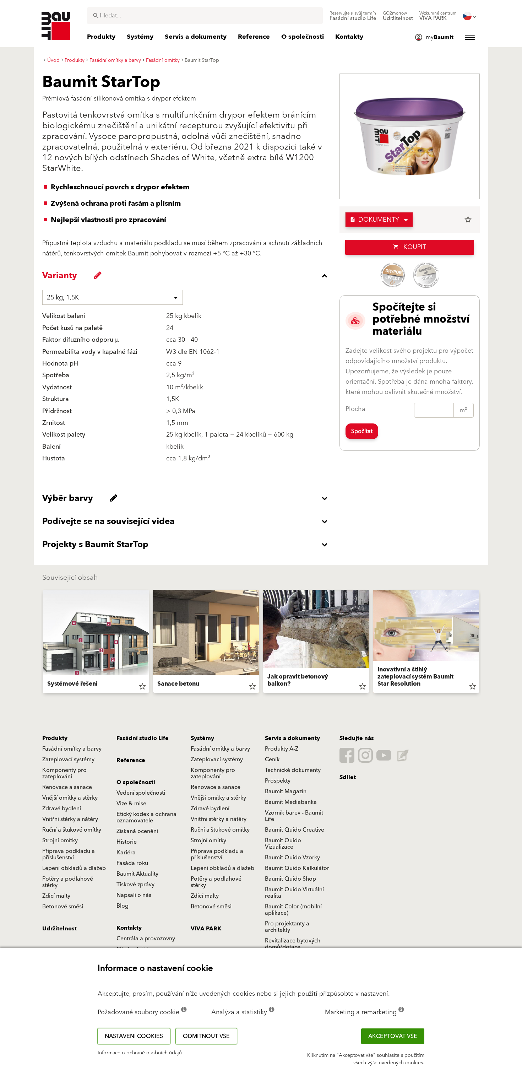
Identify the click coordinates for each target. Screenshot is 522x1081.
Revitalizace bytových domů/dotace (292, 944)
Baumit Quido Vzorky (292, 858)
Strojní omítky (60, 840)
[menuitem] (353, 16)
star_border (468, 219)
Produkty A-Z (281, 749)
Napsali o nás (133, 895)
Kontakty (129, 928)
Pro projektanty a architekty (287, 927)
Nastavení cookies (134, 1036)
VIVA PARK (206, 929)
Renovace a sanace (67, 787)
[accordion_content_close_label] (188, 275)
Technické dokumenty (293, 770)
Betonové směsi (62, 907)
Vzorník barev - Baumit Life (294, 816)
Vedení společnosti (140, 793)
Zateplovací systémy (68, 759)
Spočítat (362, 431)
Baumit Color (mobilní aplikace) (293, 910)
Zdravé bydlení (61, 809)
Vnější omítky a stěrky (70, 798)
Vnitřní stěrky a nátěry (70, 819)
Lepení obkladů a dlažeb (74, 868)
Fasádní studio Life (142, 738)
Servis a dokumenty (292, 738)
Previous (40, 642)
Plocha (355, 409)
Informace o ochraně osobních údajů (140, 1053)
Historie (126, 842)
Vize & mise (131, 804)
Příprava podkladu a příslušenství (68, 854)
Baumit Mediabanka (291, 802)
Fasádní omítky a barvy (72, 749)
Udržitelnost (59, 929)
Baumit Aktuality (137, 874)
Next (481, 642)
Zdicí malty (56, 896)
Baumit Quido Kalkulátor (297, 868)
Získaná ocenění (137, 831)
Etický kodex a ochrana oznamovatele (146, 817)
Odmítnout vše (206, 1036)
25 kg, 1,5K (63, 297)
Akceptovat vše (392, 1036)
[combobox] (205, 15)
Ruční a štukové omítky (71, 830)
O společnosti (135, 782)
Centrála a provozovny (145, 939)
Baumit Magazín (285, 791)
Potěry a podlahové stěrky (67, 882)
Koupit (409, 247)
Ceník (272, 759)
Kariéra (126, 853)
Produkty (54, 738)
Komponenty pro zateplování (64, 773)
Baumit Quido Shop (290, 879)
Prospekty (277, 781)
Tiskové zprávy (135, 885)
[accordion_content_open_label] (188, 498)
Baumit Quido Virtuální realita (294, 893)
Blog (122, 906)
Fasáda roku (132, 863)
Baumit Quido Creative (294, 830)
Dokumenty (374, 219)
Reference (130, 760)
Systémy (202, 738)
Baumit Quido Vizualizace (283, 844)
